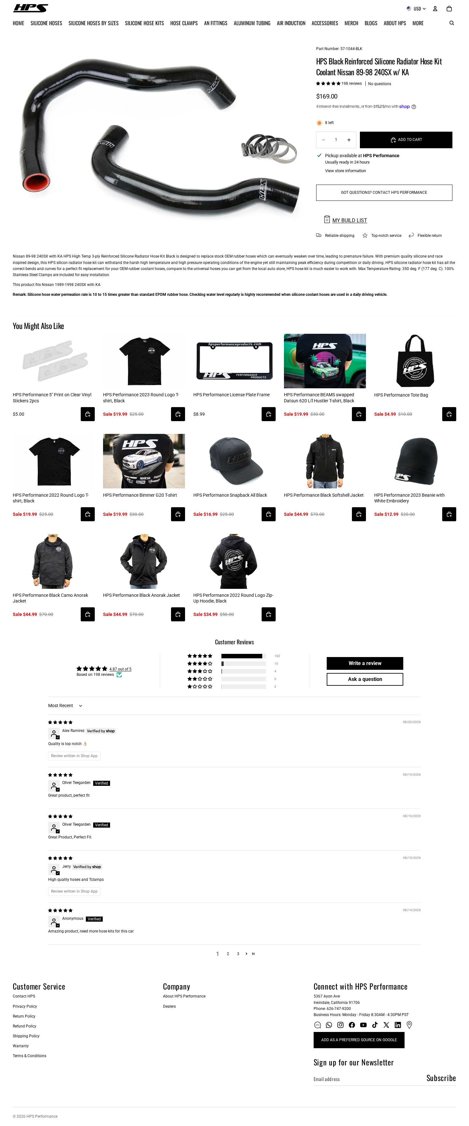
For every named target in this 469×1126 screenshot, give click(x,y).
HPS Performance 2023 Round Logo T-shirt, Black (141, 397)
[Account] (435, 9)
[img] (60, 722)
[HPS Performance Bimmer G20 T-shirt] (144, 461)
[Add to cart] (88, 414)
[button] (328, 83)
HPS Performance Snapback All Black (230, 495)
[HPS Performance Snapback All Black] (234, 461)
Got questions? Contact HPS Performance (384, 192)
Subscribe (441, 1077)
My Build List (349, 220)
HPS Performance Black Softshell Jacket (324, 495)
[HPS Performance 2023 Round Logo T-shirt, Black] (144, 361)
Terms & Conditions (29, 1056)
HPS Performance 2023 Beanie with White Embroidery (409, 498)
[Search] (452, 23)
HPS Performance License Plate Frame (231, 394)
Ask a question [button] (365, 679)
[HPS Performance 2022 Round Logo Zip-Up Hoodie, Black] (234, 561)
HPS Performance (41, 1116)
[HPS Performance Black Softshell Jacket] (325, 461)
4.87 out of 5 (120, 669)
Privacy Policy (25, 1006)
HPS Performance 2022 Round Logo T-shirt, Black (51, 498)
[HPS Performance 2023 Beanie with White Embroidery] (415, 461)
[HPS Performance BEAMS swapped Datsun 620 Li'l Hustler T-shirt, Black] (325, 361)
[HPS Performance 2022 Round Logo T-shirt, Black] (54, 461)
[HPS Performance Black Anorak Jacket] (144, 561)
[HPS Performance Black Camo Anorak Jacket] (54, 561)
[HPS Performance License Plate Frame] (234, 361)
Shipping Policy (26, 1036)
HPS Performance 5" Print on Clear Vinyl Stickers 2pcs (52, 397)
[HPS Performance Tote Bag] (415, 361)
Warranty (21, 1046)
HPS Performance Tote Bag (401, 395)
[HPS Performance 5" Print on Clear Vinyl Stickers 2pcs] (54, 361)
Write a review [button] (365, 663)
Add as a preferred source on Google (359, 1040)
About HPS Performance (184, 996)
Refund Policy (24, 1026)
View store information (345, 170)
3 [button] (238, 954)
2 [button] (228, 954)
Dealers (169, 1006)
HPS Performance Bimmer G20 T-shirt (140, 495)
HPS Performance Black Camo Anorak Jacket (50, 598)
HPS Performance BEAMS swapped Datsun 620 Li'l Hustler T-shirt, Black (319, 397)
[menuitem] (418, 23)
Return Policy (24, 1016)
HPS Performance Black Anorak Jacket (141, 595)
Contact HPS (24, 996)
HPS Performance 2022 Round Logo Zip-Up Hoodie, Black (233, 598)
